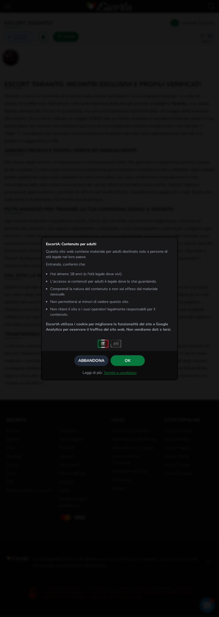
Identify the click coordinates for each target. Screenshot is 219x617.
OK (128, 360)
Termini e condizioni (120, 372)
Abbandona (91, 360)
